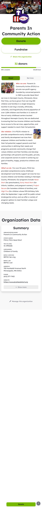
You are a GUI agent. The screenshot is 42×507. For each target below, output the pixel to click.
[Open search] (31, 3)
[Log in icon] (35, 3)
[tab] (11, 78)
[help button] (38, 503)
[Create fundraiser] (27, 3)
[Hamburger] (38, 3)
